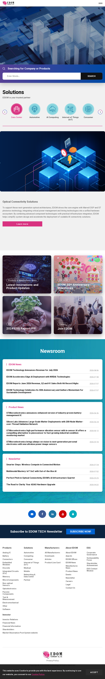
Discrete (6, 568)
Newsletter (70, 578)
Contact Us (70, 588)
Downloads (49, 556)
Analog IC (7, 553)
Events (68, 575)
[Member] (73, 514)
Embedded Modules (7, 564)
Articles (48, 559)
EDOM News (71, 563)
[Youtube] (63, 514)
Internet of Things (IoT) (31, 564)
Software (6, 609)
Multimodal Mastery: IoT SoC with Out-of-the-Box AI (31, 471)
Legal (68, 585)
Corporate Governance (92, 554)
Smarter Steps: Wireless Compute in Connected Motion (33, 464)
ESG (89, 548)
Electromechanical (11, 603)
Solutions (28, 548)
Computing (28, 556)
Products (7, 548)
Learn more (22, 224)
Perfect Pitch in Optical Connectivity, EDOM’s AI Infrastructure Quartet (40, 478)
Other (5, 606)
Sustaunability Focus (93, 559)
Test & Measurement (8, 598)
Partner (27, 580)
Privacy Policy (52, 661)
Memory (6, 577)
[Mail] (32, 514)
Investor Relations (10, 619)
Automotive (29, 553)
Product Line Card (52, 563)
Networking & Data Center (29, 576)
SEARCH (92, 76)
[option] (52, 35)
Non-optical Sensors (8, 584)
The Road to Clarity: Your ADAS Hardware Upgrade (30, 484)
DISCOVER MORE (18, 52)
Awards (69, 556)
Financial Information (12, 626)
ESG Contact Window (92, 570)
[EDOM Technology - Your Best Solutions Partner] (52, 654)
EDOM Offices (71, 559)
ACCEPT (94, 672)
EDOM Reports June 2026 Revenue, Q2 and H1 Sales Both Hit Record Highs (42, 383)
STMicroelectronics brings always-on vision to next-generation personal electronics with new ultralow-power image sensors (41, 443)
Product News (72, 571)
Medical (27, 568)
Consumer (28, 559)
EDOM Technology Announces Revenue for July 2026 (32, 370)
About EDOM (72, 548)
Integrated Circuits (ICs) (11, 572)
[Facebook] (42, 514)
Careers (69, 581)
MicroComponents (11, 580)
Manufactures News (72, 567)
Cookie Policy (38, 674)
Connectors (8, 559)
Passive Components (8, 593)
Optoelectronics (9, 589)
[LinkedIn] (52, 514)
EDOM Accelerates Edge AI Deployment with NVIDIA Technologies (38, 377)
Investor (7, 615)
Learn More (22, 237)
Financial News (9, 623)
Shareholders (8, 629)
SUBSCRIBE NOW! (80, 531)
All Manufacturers (52, 553)
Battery (6, 556)
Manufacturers (52, 548)
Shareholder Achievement (92, 564)
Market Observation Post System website (20, 633)
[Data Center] (16, 110)
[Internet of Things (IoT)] (70, 112)
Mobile (27, 571)
